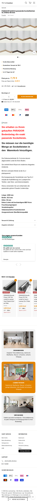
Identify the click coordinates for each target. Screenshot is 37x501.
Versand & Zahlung (8, 220)
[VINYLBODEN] (18, 404)
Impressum (21, 438)
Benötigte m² (6, 93)
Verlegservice (5, 443)
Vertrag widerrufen (25, 451)
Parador (4, 15)
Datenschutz (21, 440)
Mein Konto (4, 438)
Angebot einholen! (8, 225)
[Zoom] (34, 52)
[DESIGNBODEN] (18, 339)
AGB (3, 448)
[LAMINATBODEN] (18, 372)
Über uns (20, 443)
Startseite (4, 7)
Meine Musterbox (18, 499)
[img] (19, 237)
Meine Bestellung (6, 440)
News (19, 448)
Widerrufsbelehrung (7, 445)
